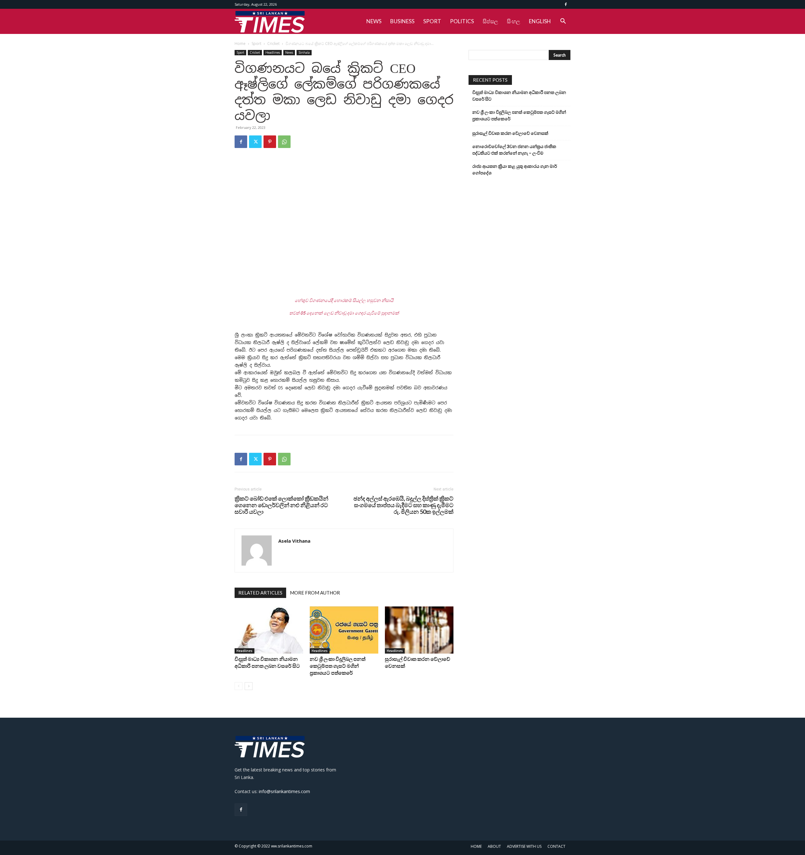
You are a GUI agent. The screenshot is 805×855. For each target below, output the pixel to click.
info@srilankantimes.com (284, 791)
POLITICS (462, 21)
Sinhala (304, 52)
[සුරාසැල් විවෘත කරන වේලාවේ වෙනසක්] (419, 630)
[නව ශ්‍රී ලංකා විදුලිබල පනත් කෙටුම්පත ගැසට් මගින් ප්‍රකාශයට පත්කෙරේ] (344, 630)
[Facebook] (565, 4)
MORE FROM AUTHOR (315, 592)
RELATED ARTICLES (260, 592)
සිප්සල (490, 21)
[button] (562, 22)
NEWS (373, 21)
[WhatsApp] (284, 141)
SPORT (432, 21)
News (289, 52)
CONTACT (556, 846)
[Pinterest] (270, 141)
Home (240, 43)
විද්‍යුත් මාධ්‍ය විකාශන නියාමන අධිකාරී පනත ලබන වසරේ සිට (519, 95)
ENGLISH (540, 21)
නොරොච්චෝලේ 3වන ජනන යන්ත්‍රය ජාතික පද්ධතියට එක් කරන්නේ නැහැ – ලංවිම (514, 150)
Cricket (273, 43)
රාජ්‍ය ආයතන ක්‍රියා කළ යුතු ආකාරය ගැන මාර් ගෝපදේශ (514, 169)
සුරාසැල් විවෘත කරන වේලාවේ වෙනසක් (510, 133)
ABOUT (494, 846)
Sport (256, 43)
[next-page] (249, 686)
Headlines (272, 52)
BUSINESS (402, 21)
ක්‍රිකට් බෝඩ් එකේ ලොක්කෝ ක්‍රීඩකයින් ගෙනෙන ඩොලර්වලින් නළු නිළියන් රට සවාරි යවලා (281, 505)
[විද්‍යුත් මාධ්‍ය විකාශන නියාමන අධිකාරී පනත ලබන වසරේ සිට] (269, 630)
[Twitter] (255, 141)
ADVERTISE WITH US (524, 846)
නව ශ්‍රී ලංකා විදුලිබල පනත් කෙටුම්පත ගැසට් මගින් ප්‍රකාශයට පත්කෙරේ (337, 666)
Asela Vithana (294, 541)
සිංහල (513, 21)
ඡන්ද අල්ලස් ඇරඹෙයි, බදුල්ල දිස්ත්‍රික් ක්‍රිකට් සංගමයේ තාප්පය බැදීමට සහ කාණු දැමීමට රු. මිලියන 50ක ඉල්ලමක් (403, 505)
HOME (476, 846)
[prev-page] (238, 686)
